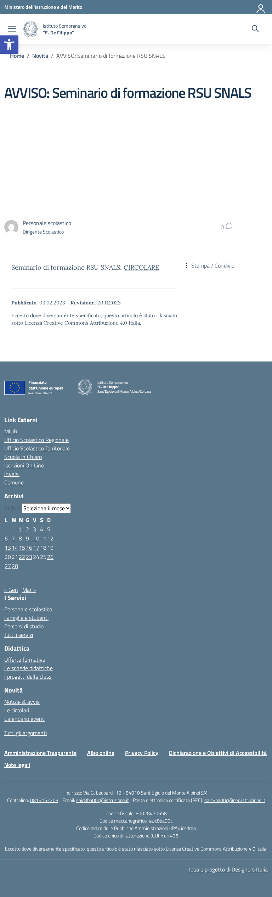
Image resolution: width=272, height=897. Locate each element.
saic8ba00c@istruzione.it (102, 800)
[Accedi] (261, 7)
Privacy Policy (141, 753)
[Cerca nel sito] (255, 29)
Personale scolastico (28, 609)
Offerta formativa (24, 659)
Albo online (100, 753)
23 (29, 557)
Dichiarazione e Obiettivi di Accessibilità (218, 753)
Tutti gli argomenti (25, 733)
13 (8, 547)
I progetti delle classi (28, 676)
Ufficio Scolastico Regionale (36, 440)
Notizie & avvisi (22, 701)
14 (15, 547)
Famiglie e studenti (26, 617)
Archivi (12, 508)
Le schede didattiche (28, 668)
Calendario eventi (24, 718)
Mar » (29, 589)
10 (36, 538)
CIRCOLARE (141, 267)
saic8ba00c (160, 820)
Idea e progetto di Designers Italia (228, 869)
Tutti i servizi (18, 634)
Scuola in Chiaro (23, 457)
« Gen (11, 589)
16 (29, 547)
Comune (14, 482)
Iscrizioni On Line (24, 465)
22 (22, 557)
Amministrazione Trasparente (40, 753)
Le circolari (16, 710)
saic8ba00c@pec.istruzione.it (234, 800)
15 (22, 547)
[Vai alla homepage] (30, 29)
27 (8, 566)
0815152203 (44, 800)
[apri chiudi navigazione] (12, 29)
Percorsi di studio (24, 626)
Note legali (17, 765)
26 (50, 557)
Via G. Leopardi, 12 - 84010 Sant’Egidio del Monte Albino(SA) (145, 792)
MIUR (10, 431)
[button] (9, 44)
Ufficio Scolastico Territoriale (37, 448)
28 (15, 566)
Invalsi (11, 474)
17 (36, 547)
